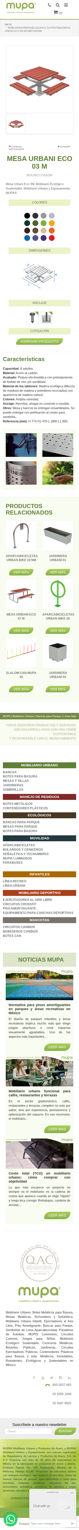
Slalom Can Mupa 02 (21, 677)
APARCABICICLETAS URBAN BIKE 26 (58, 618)
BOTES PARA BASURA (20, 776)
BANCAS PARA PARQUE (21, 822)
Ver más (21, 572)
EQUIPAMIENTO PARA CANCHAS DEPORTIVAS (38, 912)
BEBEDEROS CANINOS (20, 931)
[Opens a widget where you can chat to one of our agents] (53, 1508)
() (60, 13)
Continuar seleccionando (16, 147)
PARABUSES (13, 862)
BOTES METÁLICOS (18, 803)
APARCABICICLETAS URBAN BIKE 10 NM (22, 560)
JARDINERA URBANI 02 (58, 677)
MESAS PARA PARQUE (20, 826)
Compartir (64, 146)
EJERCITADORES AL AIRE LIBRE (27, 899)
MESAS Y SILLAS (16, 780)
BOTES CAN (12, 935)
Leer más (57, 1215)
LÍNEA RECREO (14, 881)
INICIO (8, 24)
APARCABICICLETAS (19, 845)
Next (67, 123)
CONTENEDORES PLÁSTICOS (25, 808)
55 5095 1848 (62, 1394)
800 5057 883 (62, 1384)
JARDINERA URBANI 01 (58, 560)
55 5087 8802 (62, 1403)
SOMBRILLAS (13, 789)
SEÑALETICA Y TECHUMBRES (26, 854)
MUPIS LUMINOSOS (17, 858)
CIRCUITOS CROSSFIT (19, 904)
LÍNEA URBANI (14, 885)
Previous (12, 123)
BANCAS (9, 772)
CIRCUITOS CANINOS (19, 927)
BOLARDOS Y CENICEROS (23, 849)
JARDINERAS (13, 785)
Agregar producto (39, 341)
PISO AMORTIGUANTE (19, 908)
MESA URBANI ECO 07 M (21, 618)
